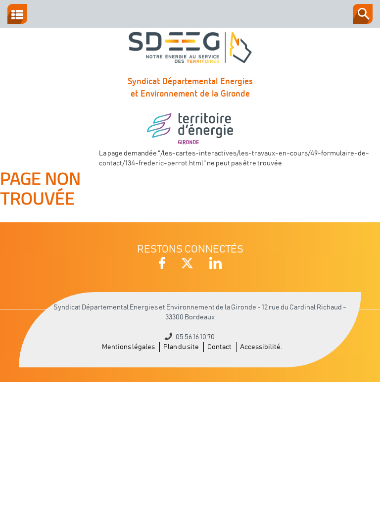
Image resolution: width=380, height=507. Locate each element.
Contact (219, 347)
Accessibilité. (261, 347)
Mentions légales (128, 347)
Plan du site (181, 347)
